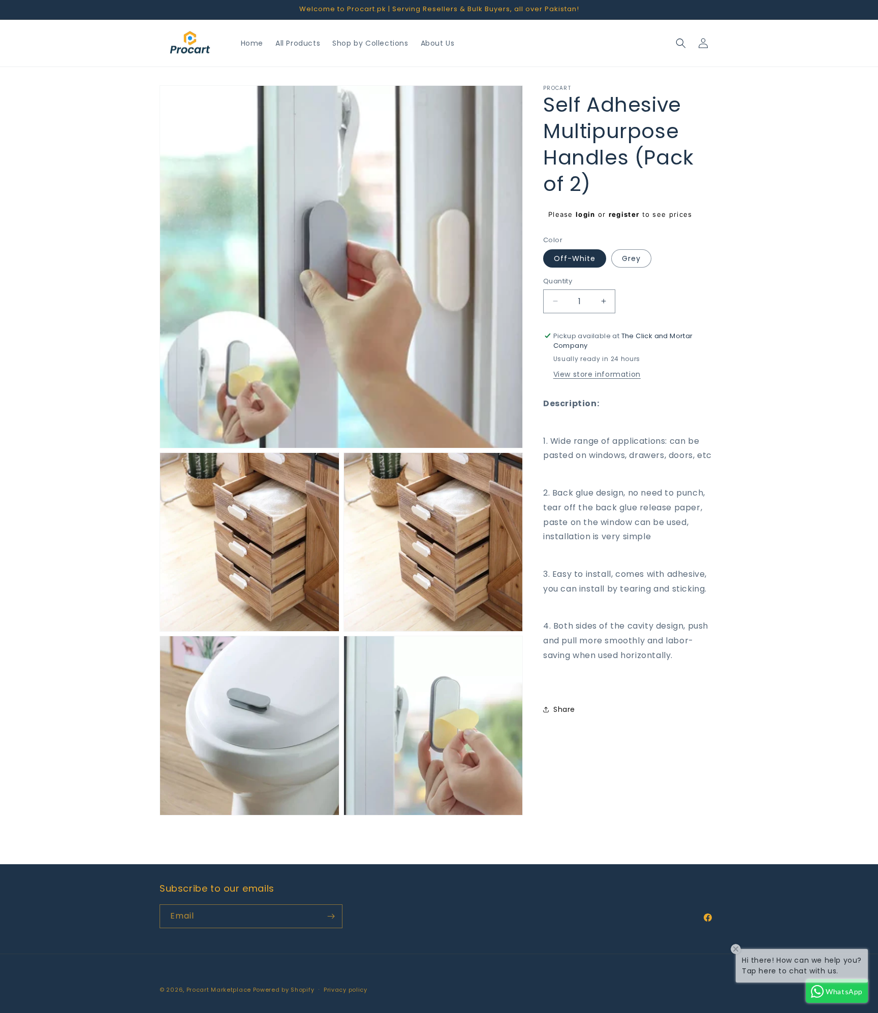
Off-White (574, 258)
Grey (631, 258)
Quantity (557, 281)
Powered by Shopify (284, 990)
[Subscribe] (331, 916)
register (624, 214)
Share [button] (564, 709)
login (585, 214)
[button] (681, 43)
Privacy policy (345, 990)
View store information (597, 374)
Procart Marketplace (218, 990)
